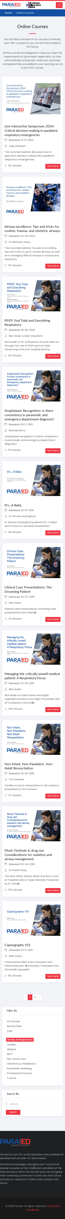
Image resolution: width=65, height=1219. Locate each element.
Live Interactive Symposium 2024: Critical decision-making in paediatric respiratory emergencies (31, 131)
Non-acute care (16, 1059)
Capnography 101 (18, 945)
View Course (53, 166)
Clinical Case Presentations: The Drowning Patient (28, 589)
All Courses (13, 1021)
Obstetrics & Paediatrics (21, 1063)
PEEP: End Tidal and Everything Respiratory (27, 323)
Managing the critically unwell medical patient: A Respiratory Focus (32, 676)
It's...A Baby (13, 505)
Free (9, 1031)
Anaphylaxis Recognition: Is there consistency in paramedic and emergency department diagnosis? (29, 415)
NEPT (10, 1054)
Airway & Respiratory (20, 1039)
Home (8, 13)
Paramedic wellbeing (19, 1068)
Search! (13, 1112)
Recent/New (14, 1026)
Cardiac (11, 1044)
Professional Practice (19, 1073)
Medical (11, 1049)
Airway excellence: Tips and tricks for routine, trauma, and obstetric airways (32, 229)
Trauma (11, 1078)
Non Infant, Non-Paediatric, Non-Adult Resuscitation (29, 766)
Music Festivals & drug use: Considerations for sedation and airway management (28, 855)
